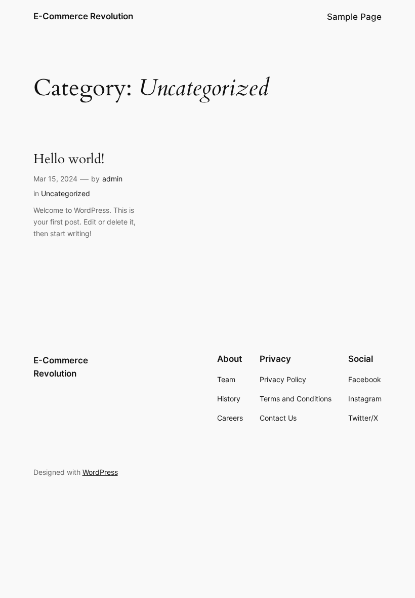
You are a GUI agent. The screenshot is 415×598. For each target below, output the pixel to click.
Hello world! (68, 159)
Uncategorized (65, 193)
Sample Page (354, 17)
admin (112, 178)
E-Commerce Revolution (83, 16)
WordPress (100, 472)
